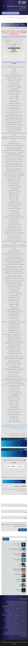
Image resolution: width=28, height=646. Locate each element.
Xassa (8, 601)
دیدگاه (25, 494)
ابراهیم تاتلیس (11, 604)
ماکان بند (24, 623)
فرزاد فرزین (8, 621)
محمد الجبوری (9, 625)
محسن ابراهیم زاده (10, 623)
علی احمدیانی (23, 619)
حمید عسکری (23, 610)
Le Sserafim (13, 481)
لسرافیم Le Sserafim (11, 426)
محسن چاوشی (23, 625)
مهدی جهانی (11, 629)
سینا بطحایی (5, 614)
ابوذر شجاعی (23, 606)
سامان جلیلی (17, 612)
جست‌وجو (6, 539)
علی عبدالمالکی (23, 621)
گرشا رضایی (5, 634)
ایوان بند (11, 606)
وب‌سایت (25, 518)
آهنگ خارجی (17, 477)
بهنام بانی (24, 608)
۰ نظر (12, 28)
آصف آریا (18, 604)
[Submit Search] (4, 13)
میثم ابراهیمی (23, 631)
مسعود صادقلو (14, 627)
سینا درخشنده (23, 616)
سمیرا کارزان (10, 612)
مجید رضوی (18, 623)
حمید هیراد (17, 610)
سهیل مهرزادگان (16, 614)
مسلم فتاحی (7, 627)
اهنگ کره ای (10, 477)
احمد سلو (17, 606)
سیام (11, 614)
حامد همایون (18, 608)
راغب (12, 610)
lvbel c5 (13, 601)
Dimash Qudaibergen (21, 601)
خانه (25, 16)
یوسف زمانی (23, 636)
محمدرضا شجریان (22, 627)
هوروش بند (12, 634)
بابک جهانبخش (5, 606)
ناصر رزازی (7, 631)
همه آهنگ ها (17, 28)
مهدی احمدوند (18, 629)
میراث (17, 631)
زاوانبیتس (7, 610)
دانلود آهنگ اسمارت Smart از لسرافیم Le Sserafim (14, 439)
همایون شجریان (19, 634)
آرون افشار (24, 604)
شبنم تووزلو (8, 616)
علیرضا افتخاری (16, 619)
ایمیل (25, 512)
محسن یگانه (15, 625)
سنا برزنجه (24, 614)
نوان (25, 634)
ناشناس (13, 631)
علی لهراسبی (15, 621)
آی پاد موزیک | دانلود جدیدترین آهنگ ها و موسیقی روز (16, 6)
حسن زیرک (7, 608)
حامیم (13, 608)
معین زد (24, 629)
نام (26, 506)
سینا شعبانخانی (16, 616)
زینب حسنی (23, 612)
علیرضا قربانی (8, 619)
